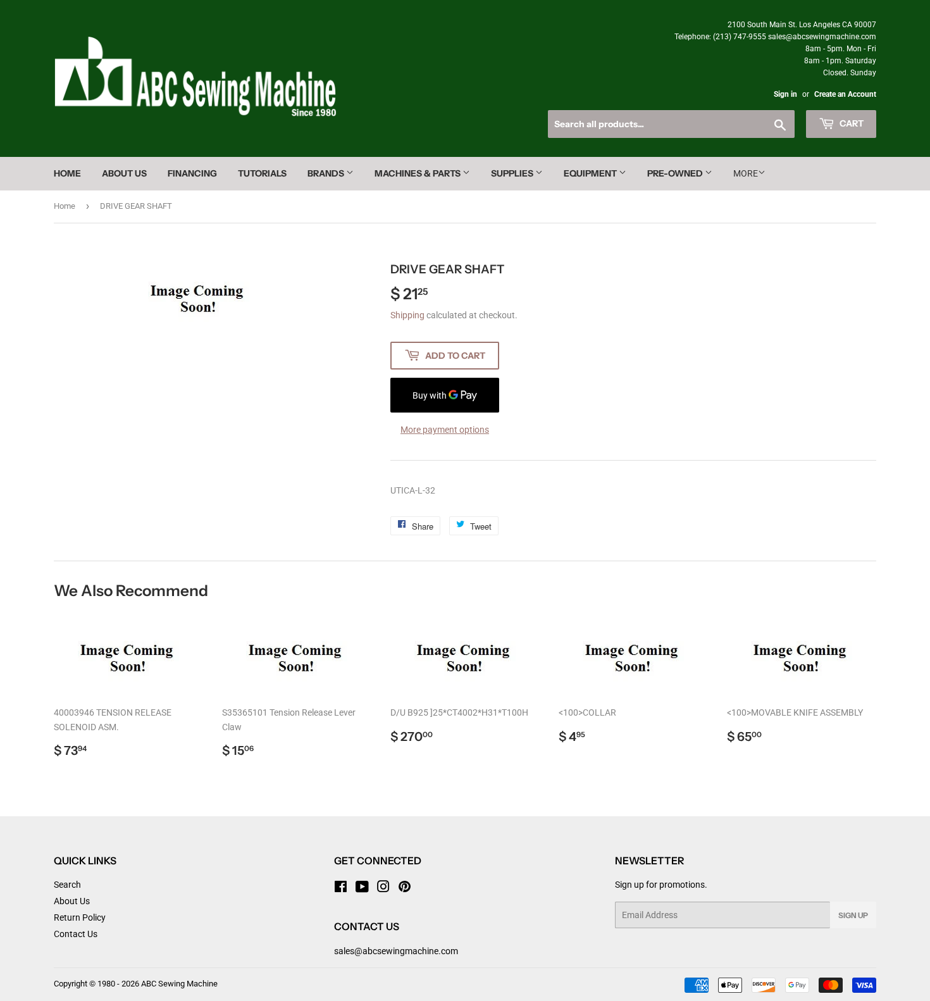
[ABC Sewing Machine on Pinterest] (404, 888)
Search (67, 885)
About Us (124, 173)
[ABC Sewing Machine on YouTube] (362, 888)
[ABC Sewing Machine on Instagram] (383, 888)
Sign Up (853, 915)
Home (67, 173)
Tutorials (262, 173)
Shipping (407, 315)
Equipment (591, 173)
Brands (326, 173)
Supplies (513, 173)
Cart (851, 123)
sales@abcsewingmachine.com (396, 951)
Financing (192, 173)
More (745, 173)
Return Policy (80, 917)
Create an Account (845, 94)
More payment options (444, 430)
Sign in (785, 94)
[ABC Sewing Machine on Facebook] (340, 888)
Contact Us (75, 934)
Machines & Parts (418, 173)
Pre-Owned (676, 173)
